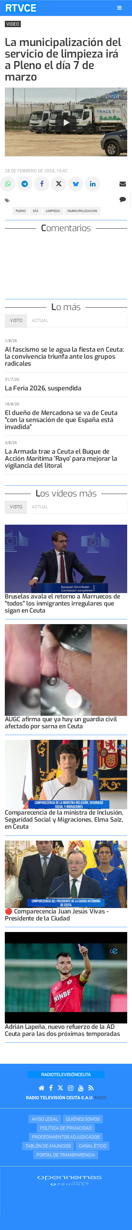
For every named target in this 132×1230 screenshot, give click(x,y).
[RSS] (91, 1088)
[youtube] (81, 1088)
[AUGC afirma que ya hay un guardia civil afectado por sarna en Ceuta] (66, 670)
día (35, 211)
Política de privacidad (66, 1128)
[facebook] (51, 1088)
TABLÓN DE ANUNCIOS (48, 1145)
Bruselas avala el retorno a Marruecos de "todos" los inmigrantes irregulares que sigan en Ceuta (62, 603)
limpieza (53, 211)
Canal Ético (92, 1145)
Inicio (100, 1097)
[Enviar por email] (122, 184)
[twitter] (60, 1088)
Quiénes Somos (83, 1119)
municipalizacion (82, 211)
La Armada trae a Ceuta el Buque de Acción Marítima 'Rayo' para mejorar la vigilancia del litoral (61, 458)
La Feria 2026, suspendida (43, 388)
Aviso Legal (45, 1119)
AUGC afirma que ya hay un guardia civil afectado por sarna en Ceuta (61, 722)
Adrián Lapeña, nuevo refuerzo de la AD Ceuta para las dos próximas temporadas (62, 1030)
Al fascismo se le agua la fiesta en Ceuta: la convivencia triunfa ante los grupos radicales (64, 356)
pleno (21, 211)
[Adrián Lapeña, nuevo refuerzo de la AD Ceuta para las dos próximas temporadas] (66, 978)
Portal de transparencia (66, 1154)
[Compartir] (7, 184)
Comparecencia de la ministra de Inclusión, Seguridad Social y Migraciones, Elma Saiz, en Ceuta (64, 820)
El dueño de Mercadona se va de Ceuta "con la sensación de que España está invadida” (61, 420)
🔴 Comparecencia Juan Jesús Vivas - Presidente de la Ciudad (57, 914)
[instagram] (70, 1088)
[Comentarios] (122, 199)
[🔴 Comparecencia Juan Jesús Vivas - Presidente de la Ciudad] (66, 874)
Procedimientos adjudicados (66, 1137)
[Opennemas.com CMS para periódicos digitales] (69, 1180)
